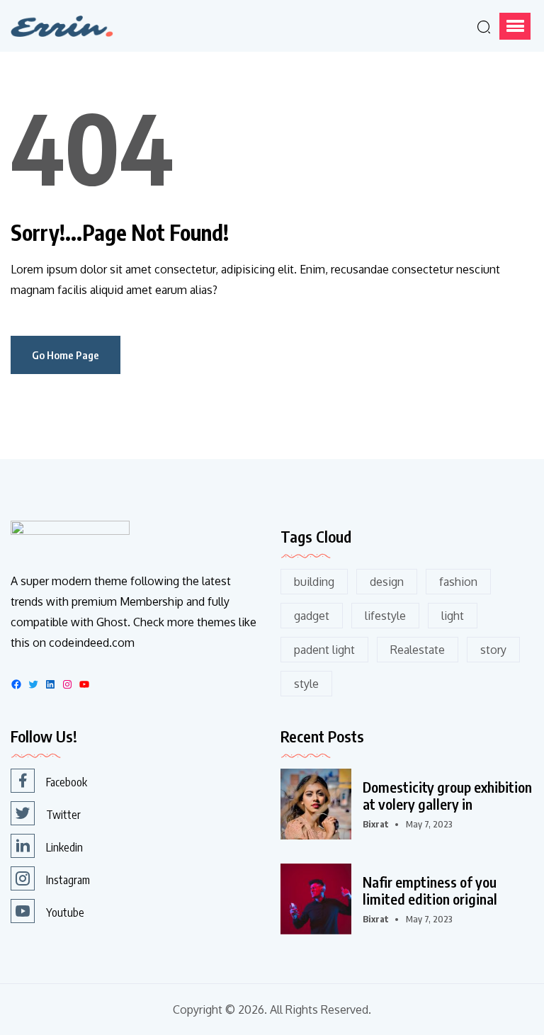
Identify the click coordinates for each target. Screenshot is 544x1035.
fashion (458, 582)
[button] (515, 26)
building (314, 582)
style (306, 684)
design (387, 582)
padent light (324, 650)
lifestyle (385, 616)
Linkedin (64, 847)
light (452, 616)
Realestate (417, 650)
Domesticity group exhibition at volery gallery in (447, 796)
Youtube (65, 912)
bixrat (376, 824)
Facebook (66, 782)
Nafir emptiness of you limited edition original (430, 890)
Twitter (63, 815)
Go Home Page (65, 355)
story (493, 650)
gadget (311, 616)
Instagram (68, 880)
